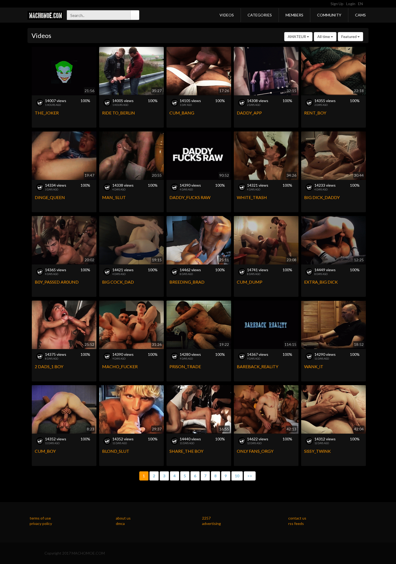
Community (329, 15)
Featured (349, 36)
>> (249, 476)
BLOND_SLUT (115, 451)
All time (324, 36)
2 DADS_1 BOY (49, 366)
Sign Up (337, 3)
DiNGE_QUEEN (50, 197)
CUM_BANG (181, 112)
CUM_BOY (45, 451)
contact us (297, 518)
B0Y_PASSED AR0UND (57, 281)
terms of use (40, 518)
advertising (211, 523)
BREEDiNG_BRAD (186, 281)
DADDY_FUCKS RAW (189, 197)
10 (237, 476)
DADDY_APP (249, 112)
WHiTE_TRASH (252, 197)
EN (361, 3)
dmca (120, 523)
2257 (206, 518)
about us (123, 518)
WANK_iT (313, 366)
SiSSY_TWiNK (317, 451)
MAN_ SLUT (114, 197)
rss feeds (296, 523)
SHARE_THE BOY (186, 451)
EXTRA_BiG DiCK (321, 281)
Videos (227, 15)
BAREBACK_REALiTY (257, 366)
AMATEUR (297, 36)
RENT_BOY (315, 112)
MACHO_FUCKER (120, 366)
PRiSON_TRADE (185, 366)
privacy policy (41, 523)
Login (350, 3)
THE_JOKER (47, 112)
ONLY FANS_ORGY (255, 451)
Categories (260, 15)
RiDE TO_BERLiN (118, 112)
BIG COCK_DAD (118, 281)
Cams (360, 15)
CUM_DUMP (249, 281)
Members (294, 15)
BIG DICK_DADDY (322, 197)
